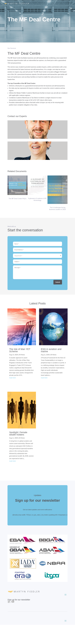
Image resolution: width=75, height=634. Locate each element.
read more (12, 378)
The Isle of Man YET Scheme (19, 350)
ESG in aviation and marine (51, 350)
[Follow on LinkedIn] (9, 601)
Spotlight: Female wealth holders (18, 433)
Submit (57, 282)
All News (22, 354)
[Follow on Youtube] (13, 601)
